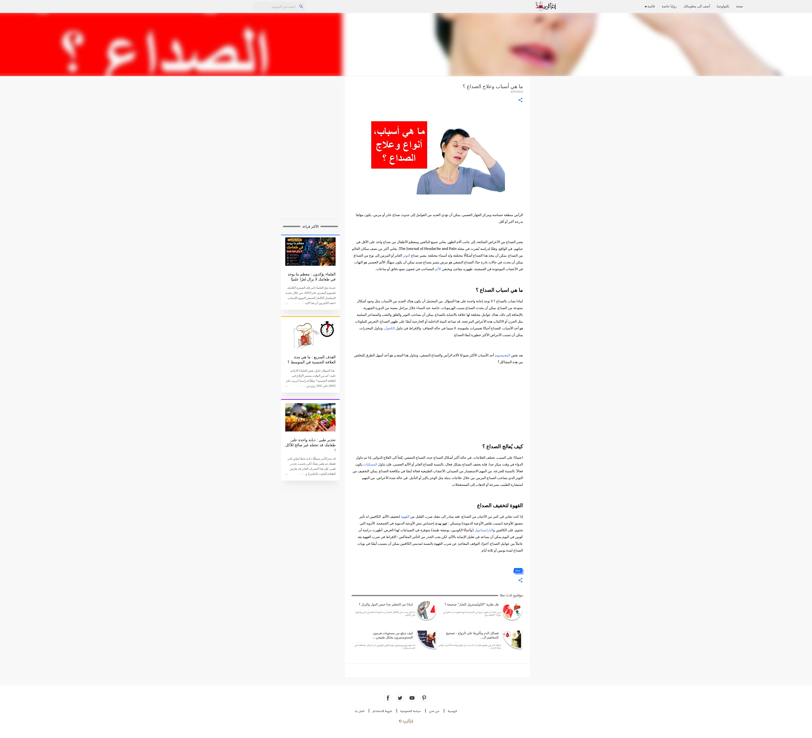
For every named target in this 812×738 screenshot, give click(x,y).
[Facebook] (388, 698)
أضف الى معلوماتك (696, 6)
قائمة (651, 6)
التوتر (406, 255)
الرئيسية (452, 711)
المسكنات (370, 464)
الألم (438, 269)
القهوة (405, 516)
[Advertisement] (406, 44)
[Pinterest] (424, 698)
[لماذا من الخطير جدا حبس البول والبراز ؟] (425, 610)
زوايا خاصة (669, 6)
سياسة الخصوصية (410, 711)
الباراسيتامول (484, 530)
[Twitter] (400, 698)
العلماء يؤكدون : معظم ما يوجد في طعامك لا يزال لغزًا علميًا (312, 276)
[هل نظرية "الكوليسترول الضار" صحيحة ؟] (511, 610)
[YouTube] (412, 698)
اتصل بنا (359, 711)
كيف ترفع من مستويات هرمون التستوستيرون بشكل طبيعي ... (393, 635)
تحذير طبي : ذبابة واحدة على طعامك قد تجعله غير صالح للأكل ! (310, 445)
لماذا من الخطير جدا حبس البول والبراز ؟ (386, 604)
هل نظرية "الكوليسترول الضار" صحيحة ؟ (471, 604)
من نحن (434, 711)
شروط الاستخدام (382, 711)
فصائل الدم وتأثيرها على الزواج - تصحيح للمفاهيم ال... (472, 635)
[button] (520, 100)
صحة (739, 6)
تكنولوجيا (723, 6)
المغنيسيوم (502, 355)
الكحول (390, 328)
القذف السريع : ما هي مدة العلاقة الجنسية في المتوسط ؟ (312, 359)
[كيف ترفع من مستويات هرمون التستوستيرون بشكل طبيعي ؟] (425, 639)
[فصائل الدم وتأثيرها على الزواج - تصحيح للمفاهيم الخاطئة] (511, 639)
